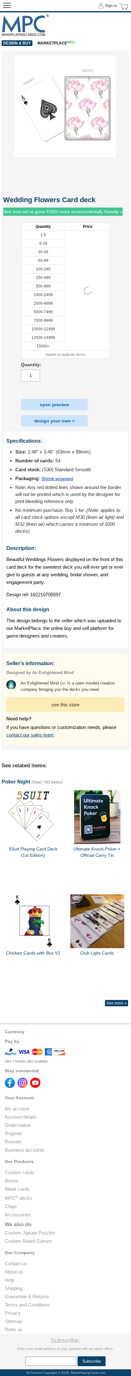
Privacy (13, 1313)
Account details (21, 1117)
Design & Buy (17, 43)
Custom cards (19, 1172)
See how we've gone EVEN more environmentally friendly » (63, 211)
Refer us (14, 1329)
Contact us (16, 1263)
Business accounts (25, 1150)
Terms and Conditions (27, 1304)
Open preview (54, 404)
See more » (117, 1003)
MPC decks (18, 1198)
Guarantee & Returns (27, 1296)
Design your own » (54, 420)
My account (17, 1108)
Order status (18, 1125)
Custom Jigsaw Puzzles (30, 1232)
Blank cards (17, 1189)
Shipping (14, 1288)
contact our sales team (30, 735)
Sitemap (13, 1321)
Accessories (18, 1214)
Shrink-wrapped (57, 478)
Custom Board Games (28, 1241)
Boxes (11, 1180)
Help (9, 1280)
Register (13, 1133)
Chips (11, 1206)
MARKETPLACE (56, 43)
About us (14, 1271)
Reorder (13, 1141)
